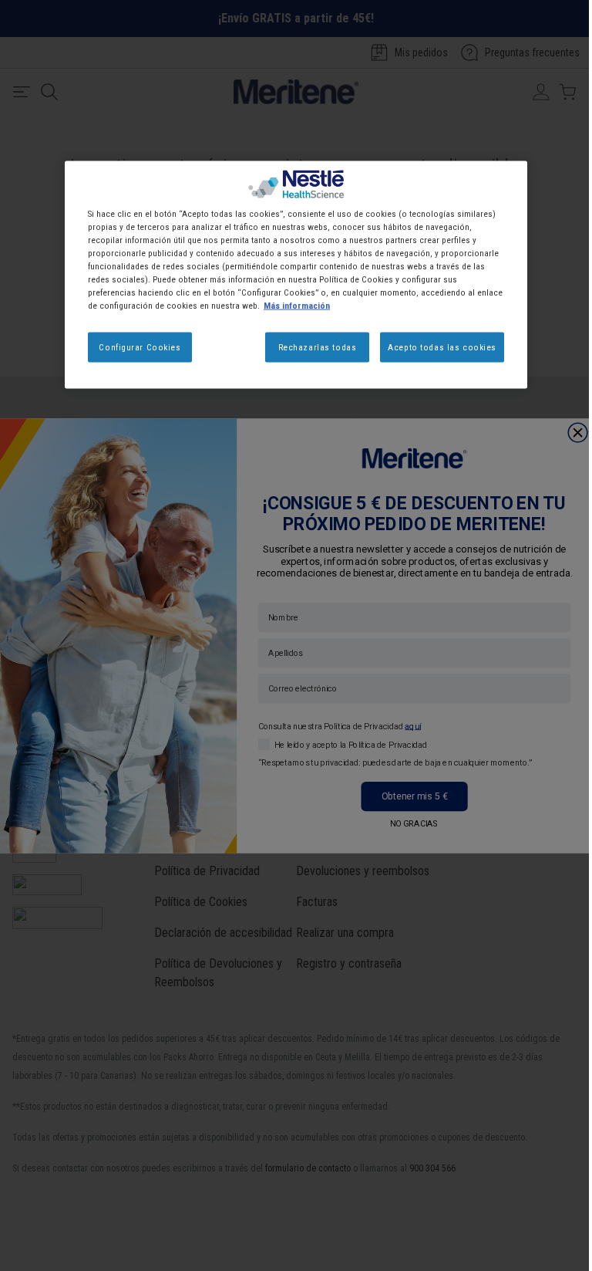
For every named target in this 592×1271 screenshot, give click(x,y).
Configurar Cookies (139, 346)
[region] (296, 275)
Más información (297, 305)
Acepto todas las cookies (442, 346)
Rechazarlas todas (317, 346)
